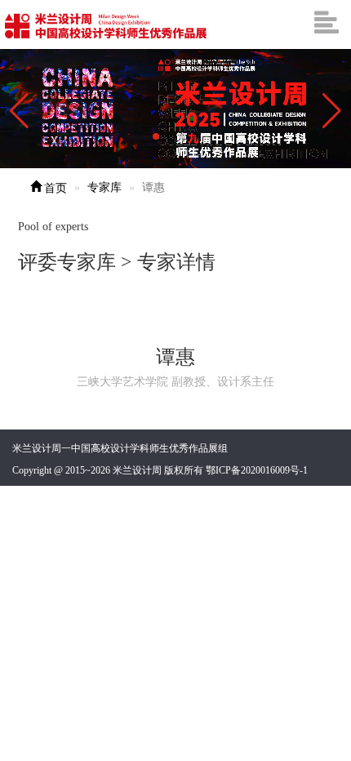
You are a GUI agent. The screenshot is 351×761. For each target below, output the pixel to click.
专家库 (104, 187)
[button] (332, 111)
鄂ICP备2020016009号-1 (257, 470)
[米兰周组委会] (106, 24)
